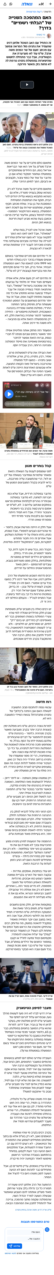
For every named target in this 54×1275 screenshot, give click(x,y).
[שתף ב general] (5, 4)
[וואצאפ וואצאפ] (10, 4)
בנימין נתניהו (20, 1210)
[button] (41, 4)
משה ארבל (32, 1210)
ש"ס (49, 1210)
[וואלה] (27, 4)
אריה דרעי (42, 1210)
